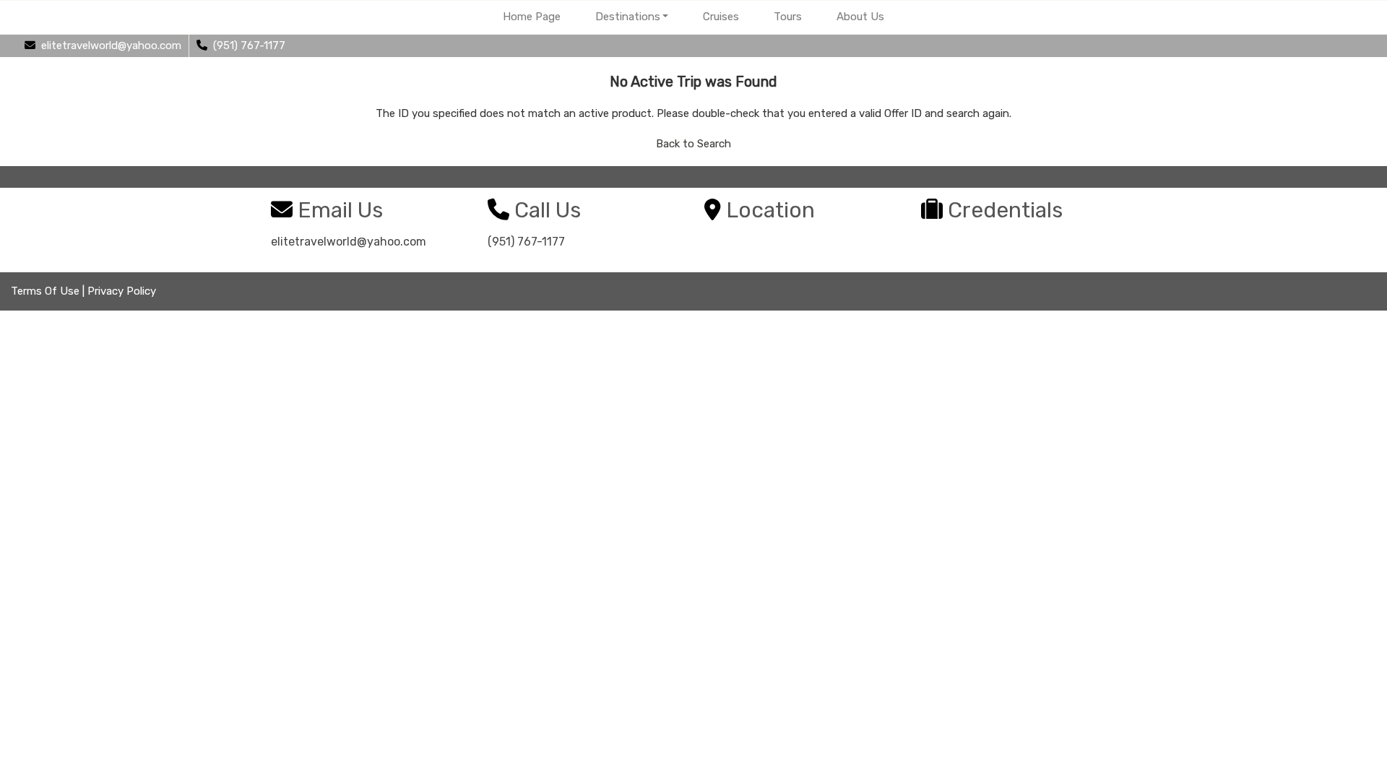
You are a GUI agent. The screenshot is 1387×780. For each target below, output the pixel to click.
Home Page (532, 16)
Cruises (721, 16)
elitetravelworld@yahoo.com (348, 241)
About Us (860, 16)
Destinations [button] (627, 16)
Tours (788, 16)
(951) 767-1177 (526, 241)
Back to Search (693, 143)
